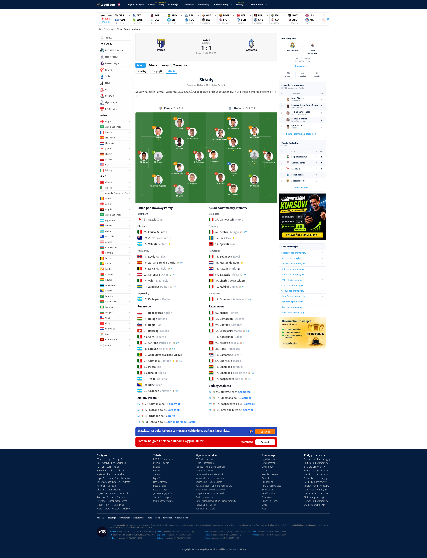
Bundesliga (158, 470)
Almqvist (174, 404)
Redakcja (111, 517)
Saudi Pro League (162, 497)
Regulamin (138, 517)
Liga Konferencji (270, 463)
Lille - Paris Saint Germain (110, 489)
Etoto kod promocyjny (315, 497)
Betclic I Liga (159, 486)
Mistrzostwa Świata (163, 501)
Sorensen (173, 410)
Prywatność (124, 517)
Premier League (161, 463)
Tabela (152, 65)
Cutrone (154, 410)
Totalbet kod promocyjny (316, 486)
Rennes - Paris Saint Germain (210, 467)
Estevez (154, 422)
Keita (171, 416)
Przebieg (141, 71)
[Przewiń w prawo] (326, 19)
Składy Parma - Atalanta (128, 29)
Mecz (140, 65)
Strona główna (100, 29)
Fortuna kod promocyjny (316, 463)
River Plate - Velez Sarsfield (210, 489)
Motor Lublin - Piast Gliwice (110, 505)
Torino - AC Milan (204, 470)
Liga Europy (267, 467)
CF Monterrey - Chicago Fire (111, 459)
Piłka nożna (109, 29)
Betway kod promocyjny (316, 501)
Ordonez (154, 416)
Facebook (167, 517)
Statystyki (157, 71)
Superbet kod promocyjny (317, 459)
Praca (149, 517)
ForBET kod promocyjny (316, 470)
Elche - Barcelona (205, 463)
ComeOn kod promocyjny (317, 493)
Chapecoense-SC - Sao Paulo (210, 493)
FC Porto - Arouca (205, 459)
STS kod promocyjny (314, 467)
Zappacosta (228, 404)
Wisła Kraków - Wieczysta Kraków (113, 508)
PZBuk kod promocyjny (315, 489)
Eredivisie (267, 497)
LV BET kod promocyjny (315, 482)
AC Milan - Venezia (106, 486)
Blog (157, 517)
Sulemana (227, 398)
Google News (181, 517)
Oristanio (155, 404)
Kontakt (100, 517)
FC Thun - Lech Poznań (108, 467)
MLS (264, 508)
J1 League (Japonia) (162, 493)
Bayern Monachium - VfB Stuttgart (113, 482)
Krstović (226, 392)
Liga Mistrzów (160, 482)
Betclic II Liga (160, 489)
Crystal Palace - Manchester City (113, 493)
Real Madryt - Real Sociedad (111, 463)
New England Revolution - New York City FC (217, 501)
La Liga (156, 467)
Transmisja (180, 65)
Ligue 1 (156, 478)
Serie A (206, 40)
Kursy (165, 65)
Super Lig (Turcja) (270, 501)
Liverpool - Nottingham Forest (112, 501)
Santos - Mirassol (205, 497)
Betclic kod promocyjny (316, 474)
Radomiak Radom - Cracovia (111, 497)
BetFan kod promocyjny (315, 478)
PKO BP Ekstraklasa (163, 459)
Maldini (246, 398)
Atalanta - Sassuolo (205, 508)
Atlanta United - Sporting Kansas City (214, 486)
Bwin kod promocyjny (315, 505)
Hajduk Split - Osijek (206, 505)
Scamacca (244, 392)
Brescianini (227, 410)
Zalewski (249, 404)
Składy (171, 71)
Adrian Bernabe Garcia (181, 422)
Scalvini (248, 410)
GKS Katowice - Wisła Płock (209, 474)
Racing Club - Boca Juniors (209, 482)
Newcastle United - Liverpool (210, 478)
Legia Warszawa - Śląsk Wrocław (113, 478)
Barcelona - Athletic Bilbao (110, 470)
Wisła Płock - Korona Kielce (110, 474)
